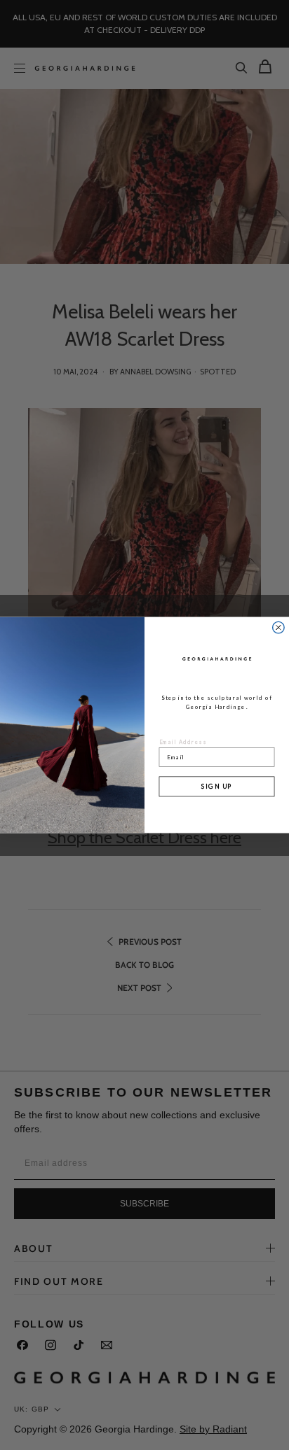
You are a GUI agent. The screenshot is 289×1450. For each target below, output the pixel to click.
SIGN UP (216, 786)
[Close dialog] (278, 627)
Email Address (183, 741)
